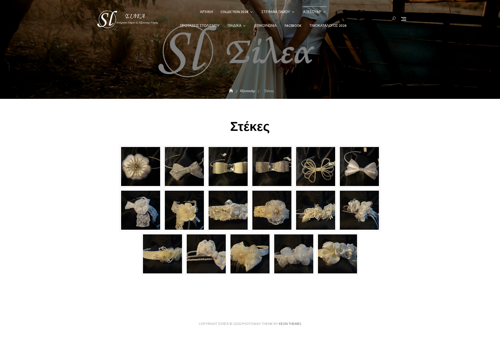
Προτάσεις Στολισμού (200, 26)
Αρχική (206, 12)
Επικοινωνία (265, 26)
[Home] (231, 91)
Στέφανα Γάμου (275, 12)
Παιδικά (234, 26)
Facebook (293, 26)
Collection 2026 (234, 12)
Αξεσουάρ (312, 12)
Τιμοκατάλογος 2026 (328, 26)
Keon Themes (290, 324)
